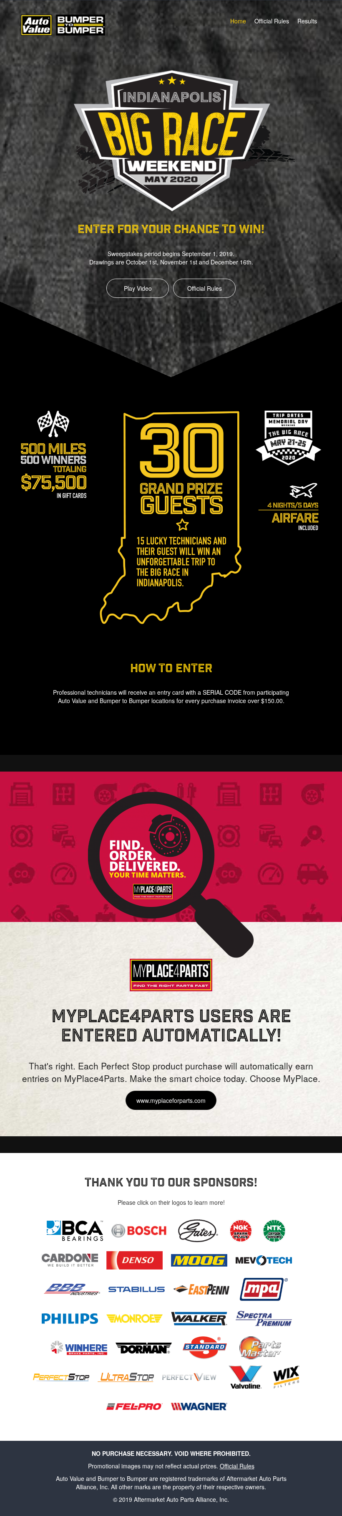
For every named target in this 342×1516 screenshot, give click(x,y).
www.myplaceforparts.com (171, 1100)
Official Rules (271, 21)
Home (238, 21)
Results (307, 21)
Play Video (138, 288)
